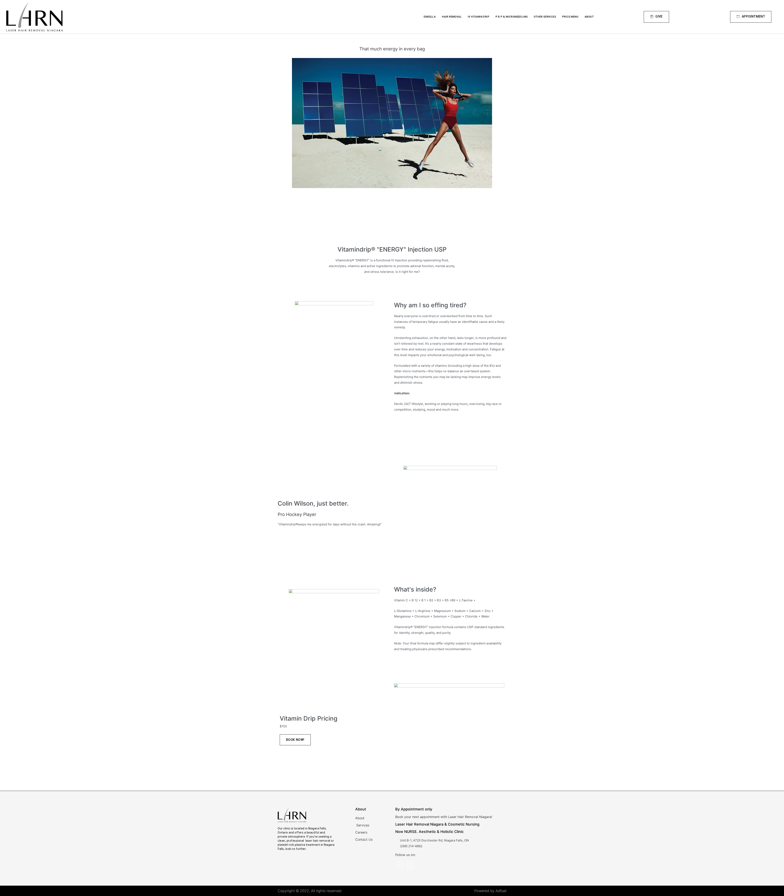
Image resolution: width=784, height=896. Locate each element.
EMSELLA (430, 16)
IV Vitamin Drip (478, 16)
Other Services (545, 16)
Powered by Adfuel (490, 891)
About (589, 16)
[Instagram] (399, 864)
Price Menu (570, 16)
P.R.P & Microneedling (512, 16)
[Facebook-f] (410, 864)
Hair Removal (452, 16)
